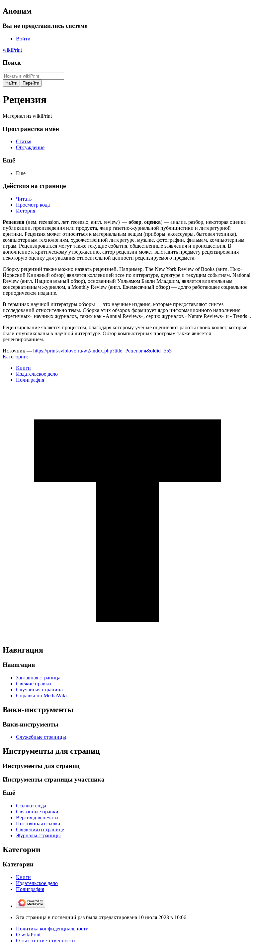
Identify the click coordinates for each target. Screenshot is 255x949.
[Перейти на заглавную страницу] (127, 636)
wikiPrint (12, 50)
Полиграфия (30, 380)
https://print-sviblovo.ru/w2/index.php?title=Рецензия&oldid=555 (102, 350)
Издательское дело (37, 374)
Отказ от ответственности (45, 940)
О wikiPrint (28, 934)
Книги (23, 368)
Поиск (12, 62)
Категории (15, 356)
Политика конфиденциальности (52, 928)
